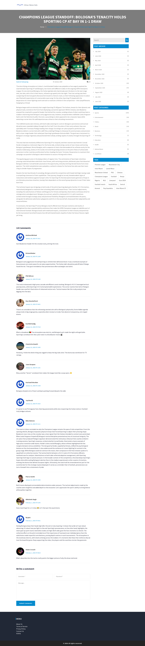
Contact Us (20, 631)
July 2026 (98, 51)
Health (97, 145)
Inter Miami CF (121, 188)
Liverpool (112, 180)
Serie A (122, 184)
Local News (98, 154)
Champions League (101, 176)
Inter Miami (99, 169)
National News (99, 149)
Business (97, 131)
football (114, 176)
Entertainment (99, 117)
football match (100, 184)
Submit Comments (25, 603)
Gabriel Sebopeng (22, 82)
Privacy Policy (21, 629)
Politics (97, 122)
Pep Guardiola (108, 188)
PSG (112, 172)
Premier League (100, 165)
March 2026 (98, 70)
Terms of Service (21, 626)
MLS (104, 180)
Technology (98, 135)
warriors (50, 91)
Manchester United (101, 172)
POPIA (18, 634)
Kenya (122, 176)
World (96, 126)
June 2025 (98, 101)
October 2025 (99, 83)
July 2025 (98, 97)
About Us (19, 624)
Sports (97, 113)
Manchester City (114, 165)
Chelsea (119, 172)
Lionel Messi (110, 169)
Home (42, 27)
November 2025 (99, 79)
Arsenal (97, 188)
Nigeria (97, 180)
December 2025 (99, 74)
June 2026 (98, 56)
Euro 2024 (122, 180)
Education (98, 140)
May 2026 (98, 60)
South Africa (113, 184)
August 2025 (98, 92)
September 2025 (100, 88)
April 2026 (98, 65)
